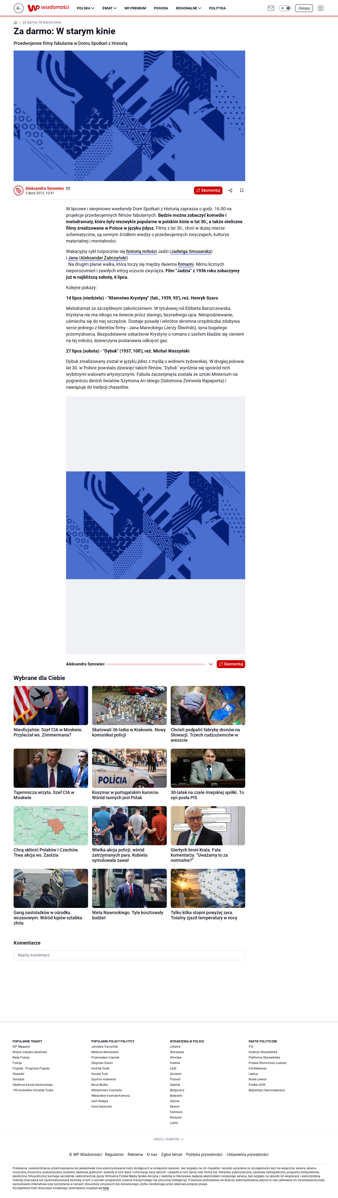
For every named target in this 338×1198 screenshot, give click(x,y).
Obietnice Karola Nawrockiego (33, 1085)
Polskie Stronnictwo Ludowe (267, 1063)
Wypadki (18, 1074)
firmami (186, 264)
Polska (83, 8)
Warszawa (177, 1052)
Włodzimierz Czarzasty (106, 1090)
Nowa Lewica (257, 1079)
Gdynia (174, 1101)
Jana (73, 257)
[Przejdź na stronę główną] (19, 11)
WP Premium (135, 8)
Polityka (217, 8)
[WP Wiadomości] (52, 8)
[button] (285, 8)
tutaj (106, 1188)
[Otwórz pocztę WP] (271, 8)
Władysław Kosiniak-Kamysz (110, 1095)
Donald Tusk (99, 1074)
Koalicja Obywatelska (263, 1052)
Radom (175, 1106)
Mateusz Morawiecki (105, 1052)
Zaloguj (304, 8)
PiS (251, 1046)
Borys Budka (99, 1085)
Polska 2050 (257, 1085)
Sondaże (18, 1079)
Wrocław (176, 1057)
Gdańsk (175, 1085)
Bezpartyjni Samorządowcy (267, 1090)
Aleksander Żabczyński (103, 257)
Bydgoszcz (177, 1090)
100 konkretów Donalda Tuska (33, 1090)
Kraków (175, 1063)
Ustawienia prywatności (246, 1154)
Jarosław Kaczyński (104, 1046)
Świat (107, 8)
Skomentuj (210, 190)
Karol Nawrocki (101, 1106)
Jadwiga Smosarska (191, 251)
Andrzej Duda (100, 1068)
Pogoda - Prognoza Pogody (31, 1068)
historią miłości (141, 251)
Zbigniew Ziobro (102, 1063)
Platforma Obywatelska (264, 1057)
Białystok (176, 1095)
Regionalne (186, 8)
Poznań (175, 1079)
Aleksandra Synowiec (44, 188)
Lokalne (175, 1046)
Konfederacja (257, 1068)
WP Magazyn (21, 1046)
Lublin (174, 1123)
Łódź (173, 1068)
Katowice (176, 1112)
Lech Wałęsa (99, 1101)
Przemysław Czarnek (105, 1057)
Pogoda (161, 8)
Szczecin (176, 1074)
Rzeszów (176, 1117)
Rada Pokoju (21, 1057)
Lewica (253, 1074)
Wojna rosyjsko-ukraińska (30, 1052)
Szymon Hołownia (103, 1079)
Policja (17, 1063)
